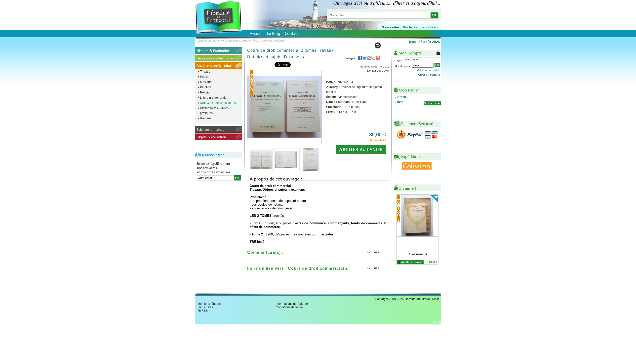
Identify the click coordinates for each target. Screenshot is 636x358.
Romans (205, 118)
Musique (206, 82)
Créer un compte (429, 74)
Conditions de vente (289, 307)
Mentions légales (209, 304)
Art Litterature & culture (236, 40)
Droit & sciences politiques (218, 103)
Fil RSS (203, 311)
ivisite (436, 299)
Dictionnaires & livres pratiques (214, 110)
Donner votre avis (378, 70)
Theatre (205, 71)
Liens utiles (205, 307)
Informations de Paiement (293, 304)
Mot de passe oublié (428, 70)
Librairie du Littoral (208, 40)
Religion (205, 92)
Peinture (205, 87)
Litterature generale (213, 97)
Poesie (204, 77)
